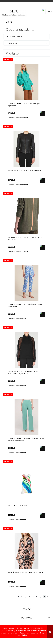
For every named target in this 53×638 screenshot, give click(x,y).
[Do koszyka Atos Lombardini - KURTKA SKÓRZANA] (42, 180)
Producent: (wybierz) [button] (15, 37)
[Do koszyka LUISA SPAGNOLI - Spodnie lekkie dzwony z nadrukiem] (42, 314)
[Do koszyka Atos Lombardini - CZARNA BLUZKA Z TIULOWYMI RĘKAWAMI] (42, 381)
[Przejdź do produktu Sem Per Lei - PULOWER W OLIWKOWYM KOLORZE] (26, 216)
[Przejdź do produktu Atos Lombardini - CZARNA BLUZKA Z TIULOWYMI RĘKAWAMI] (26, 350)
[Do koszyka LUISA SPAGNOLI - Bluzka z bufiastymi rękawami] (42, 113)
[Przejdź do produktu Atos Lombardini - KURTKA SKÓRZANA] (26, 149)
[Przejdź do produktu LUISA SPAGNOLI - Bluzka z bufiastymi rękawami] (26, 82)
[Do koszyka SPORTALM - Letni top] (42, 515)
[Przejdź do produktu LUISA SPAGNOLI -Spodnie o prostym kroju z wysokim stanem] (26, 417)
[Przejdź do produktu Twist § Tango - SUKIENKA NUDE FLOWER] (26, 551)
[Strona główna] (14, 13)
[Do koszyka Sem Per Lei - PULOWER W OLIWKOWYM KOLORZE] (42, 247)
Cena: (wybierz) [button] (12, 43)
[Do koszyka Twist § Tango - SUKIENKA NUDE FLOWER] (42, 582)
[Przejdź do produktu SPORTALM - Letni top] (26, 484)
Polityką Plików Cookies (17, 630)
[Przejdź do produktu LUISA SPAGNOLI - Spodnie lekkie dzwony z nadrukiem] (26, 283)
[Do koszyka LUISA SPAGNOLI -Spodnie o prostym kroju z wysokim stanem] (42, 448)
